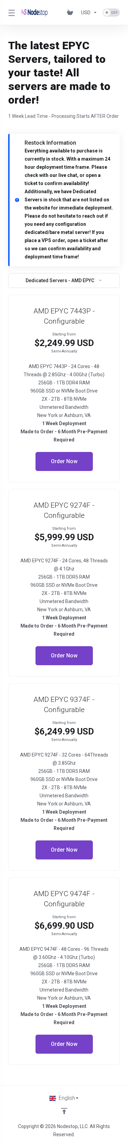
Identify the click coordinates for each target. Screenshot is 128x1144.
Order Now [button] (64, 461)
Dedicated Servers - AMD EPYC (60, 280)
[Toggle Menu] (10, 12)
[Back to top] (64, 1111)
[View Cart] (71, 12)
